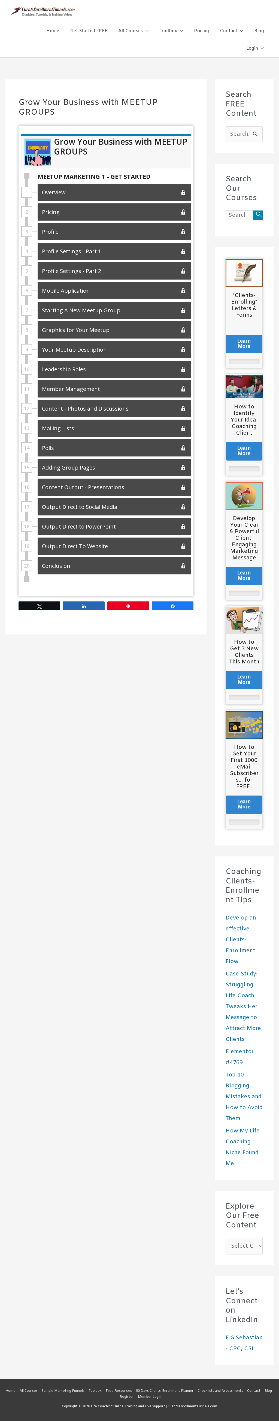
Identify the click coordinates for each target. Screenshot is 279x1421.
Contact (253, 1391)
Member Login (149, 1397)
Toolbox (95, 1391)
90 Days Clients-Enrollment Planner (164, 1391)
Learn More (244, 344)
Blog (268, 1391)
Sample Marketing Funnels (63, 1391)
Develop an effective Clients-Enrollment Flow (241, 939)
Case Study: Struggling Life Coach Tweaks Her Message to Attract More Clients (243, 1006)
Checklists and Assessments (220, 1391)
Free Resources (119, 1391)
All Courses (29, 1391)
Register (127, 1397)
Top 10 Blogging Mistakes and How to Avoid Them (244, 1096)
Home (10, 1391)
